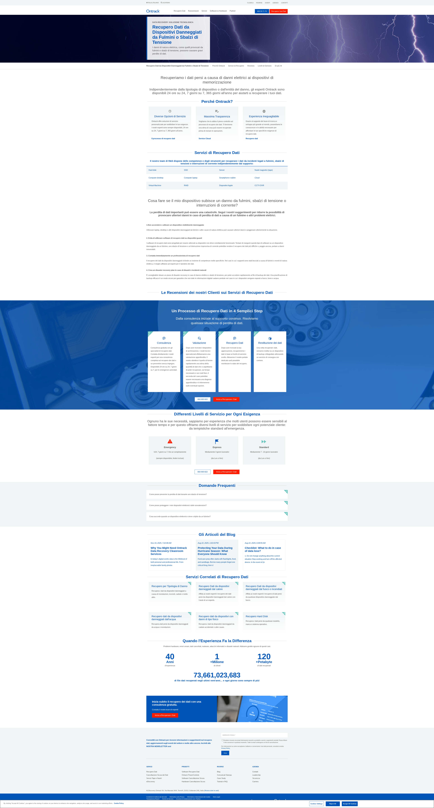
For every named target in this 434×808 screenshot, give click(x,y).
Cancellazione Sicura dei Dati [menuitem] (157, 775)
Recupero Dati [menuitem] (151, 772)
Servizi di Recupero (236, 66)
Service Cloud (205, 139)
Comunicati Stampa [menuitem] (224, 775)
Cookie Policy (119, 803)
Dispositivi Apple (226, 185)
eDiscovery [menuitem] (150, 781)
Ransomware (193, 11)
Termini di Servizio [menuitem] (167, 799)
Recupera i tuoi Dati (278, 11)
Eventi (267, 3)
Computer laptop (190, 178)
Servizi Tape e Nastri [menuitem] (154, 778)
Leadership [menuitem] (256, 775)
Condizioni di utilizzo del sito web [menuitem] (156, 797)
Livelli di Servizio (264, 66)
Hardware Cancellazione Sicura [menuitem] (193, 781)
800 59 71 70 (262, 11)
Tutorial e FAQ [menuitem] (222, 781)
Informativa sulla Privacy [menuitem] (177, 797)
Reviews (250, 66)
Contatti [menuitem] (255, 772)
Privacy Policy (225, 748)
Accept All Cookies (349, 804)
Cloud (257, 178)
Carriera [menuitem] (255, 781)
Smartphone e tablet (227, 178)
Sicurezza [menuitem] (256, 778)
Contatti (284, 3)
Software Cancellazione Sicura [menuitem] (193, 778)
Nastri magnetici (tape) (264, 170)
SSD (186, 170)
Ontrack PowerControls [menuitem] (190, 775)
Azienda (275, 3)
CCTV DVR (259, 185)
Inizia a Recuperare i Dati (226, 399)
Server (222, 170)
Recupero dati (252, 139)
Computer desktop (156, 178)
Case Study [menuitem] (221, 778)
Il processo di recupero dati (163, 139)
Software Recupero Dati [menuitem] (190, 772)
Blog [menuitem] (218, 772)
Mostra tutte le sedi (211, 790)
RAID (186, 185)
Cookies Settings (316, 804)
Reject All (332, 804)
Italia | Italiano (153, 3)
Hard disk (152, 170)
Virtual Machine (155, 185)
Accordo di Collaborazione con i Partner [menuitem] (188, 799)
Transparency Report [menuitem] (152, 799)
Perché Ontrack (218, 66)
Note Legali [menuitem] (216, 797)
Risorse (259, 3)
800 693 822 (203, 399)
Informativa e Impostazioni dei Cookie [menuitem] (198, 797)
